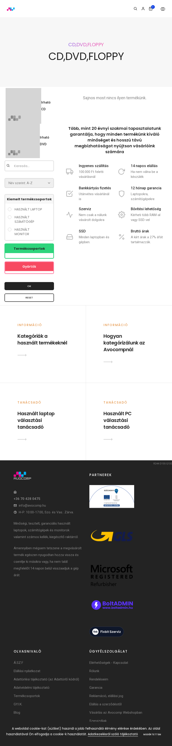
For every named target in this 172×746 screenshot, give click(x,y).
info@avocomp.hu (32, 505)
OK (29, 286)
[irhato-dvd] (23, 141)
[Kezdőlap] (11, 9)
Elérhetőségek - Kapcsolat (108, 663)
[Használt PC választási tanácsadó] (107, 439)
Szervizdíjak (98, 721)
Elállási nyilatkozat (27, 671)
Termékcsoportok (27, 696)
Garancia (95, 688)
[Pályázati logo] (111, 502)
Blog (17, 713)
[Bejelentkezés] (143, 9)
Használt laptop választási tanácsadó (36, 420)
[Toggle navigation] (162, 9)
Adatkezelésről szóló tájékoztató (113, 734)
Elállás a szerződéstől (105, 704)
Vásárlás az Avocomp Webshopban (115, 713)
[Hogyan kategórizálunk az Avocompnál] (107, 362)
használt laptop (28, 209)
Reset (29, 297)
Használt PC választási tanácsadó (117, 420)
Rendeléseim (98, 679)
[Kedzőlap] (48, 476)
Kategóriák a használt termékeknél (42, 339)
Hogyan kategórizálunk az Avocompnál (124, 343)
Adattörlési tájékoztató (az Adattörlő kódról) (46, 679)
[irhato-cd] (23, 106)
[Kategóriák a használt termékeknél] (21, 355)
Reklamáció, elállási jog (106, 696)
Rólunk (94, 671)
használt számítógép (24, 219)
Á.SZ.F (18, 663)
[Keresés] (135, 9)
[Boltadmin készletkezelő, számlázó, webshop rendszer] (111, 610)
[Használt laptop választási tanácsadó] (21, 439)
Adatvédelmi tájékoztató (31, 688)
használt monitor (22, 231)
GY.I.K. (18, 704)
